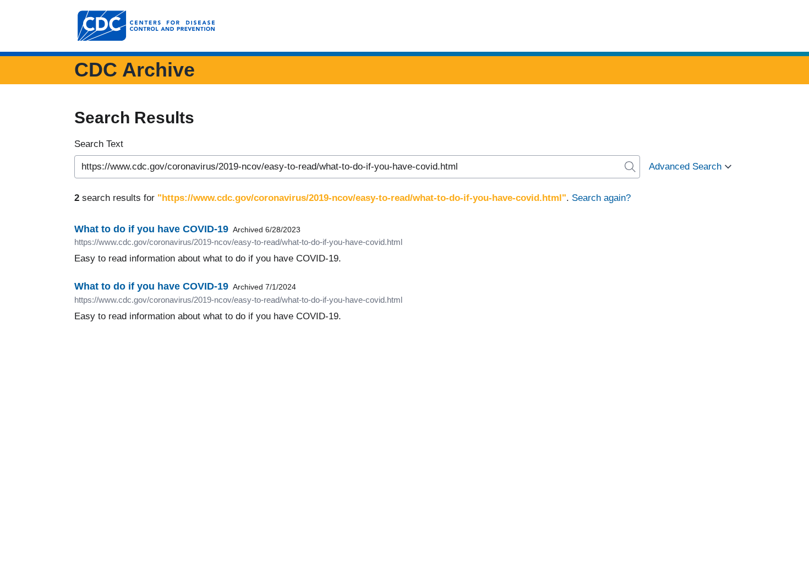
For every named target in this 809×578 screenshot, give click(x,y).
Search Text (98, 144)
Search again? (601, 198)
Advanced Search (685, 166)
